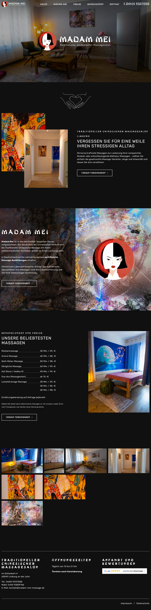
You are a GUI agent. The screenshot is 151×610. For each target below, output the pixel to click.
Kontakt (114, 4)
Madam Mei (60, 4)
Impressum (126, 603)
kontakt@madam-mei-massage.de (26, 588)
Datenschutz (142, 603)
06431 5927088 (14, 581)
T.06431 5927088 (136, 4)
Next (142, 75)
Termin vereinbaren (93, 173)
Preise (77, 4)
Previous (131, 75)
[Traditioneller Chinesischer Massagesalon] (14, 4)
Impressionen (95, 4)
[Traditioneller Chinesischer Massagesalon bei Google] (125, 571)
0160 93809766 (16, 585)
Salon (43, 4)
